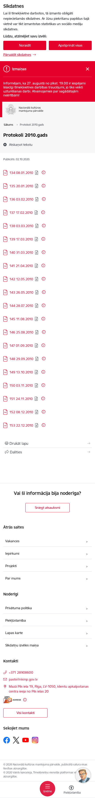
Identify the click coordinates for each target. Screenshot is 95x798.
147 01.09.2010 (21, 345)
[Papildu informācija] (43, 172)
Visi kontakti (25, 713)
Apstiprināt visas (70, 45)
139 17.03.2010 (21, 239)
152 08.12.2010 (21, 412)
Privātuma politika (18, 608)
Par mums (13, 578)
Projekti (11, 566)
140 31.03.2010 (21, 252)
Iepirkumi (12, 553)
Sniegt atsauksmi (47, 507)
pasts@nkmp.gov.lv (23, 679)
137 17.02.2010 (21, 213)
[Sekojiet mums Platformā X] (16, 740)
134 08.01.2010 (21, 173)
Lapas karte (14, 633)
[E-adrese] (12, 699)
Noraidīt (25, 45)
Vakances (12, 541)
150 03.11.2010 (21, 385)
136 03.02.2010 (21, 199)
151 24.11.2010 (21, 399)
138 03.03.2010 (21, 226)
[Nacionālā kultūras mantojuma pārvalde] (44, 114)
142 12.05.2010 (21, 279)
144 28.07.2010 (21, 306)
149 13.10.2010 (21, 372)
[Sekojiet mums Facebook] (6, 740)
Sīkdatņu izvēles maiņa (22, 645)
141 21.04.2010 (21, 266)
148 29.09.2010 (21, 359)
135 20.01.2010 (21, 186)
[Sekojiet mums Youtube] (25, 740)
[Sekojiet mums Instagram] (35, 740)
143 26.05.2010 (21, 292)
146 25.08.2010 (21, 332)
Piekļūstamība (15, 620)
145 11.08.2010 (21, 319)
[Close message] (87, 69)
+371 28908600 (21, 672)
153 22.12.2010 (21, 425)
